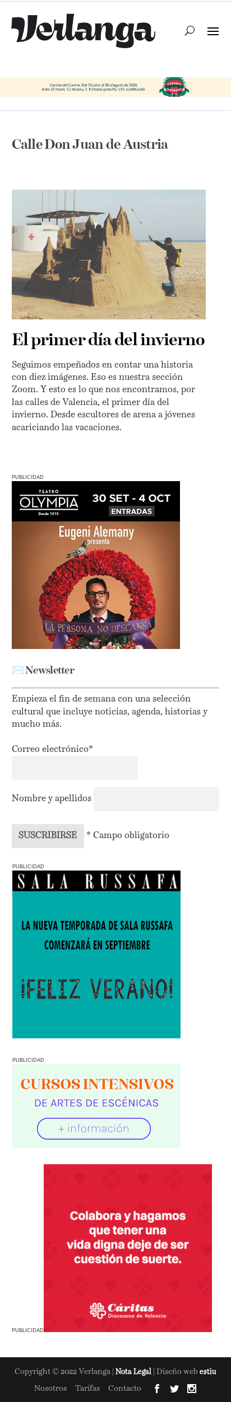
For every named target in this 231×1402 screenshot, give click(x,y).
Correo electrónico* (52, 749)
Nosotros (50, 1388)
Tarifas (87, 1388)
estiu (208, 1372)
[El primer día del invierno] (109, 254)
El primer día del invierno (108, 340)
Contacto (124, 1388)
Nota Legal (134, 1372)
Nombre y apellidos (51, 798)
